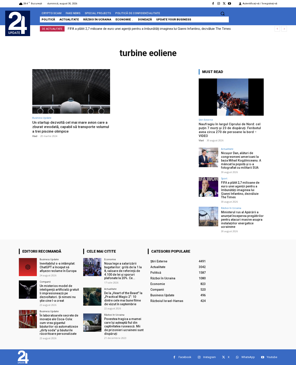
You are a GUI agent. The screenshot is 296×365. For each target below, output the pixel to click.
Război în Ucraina (231, 208)
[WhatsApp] (237, 357)
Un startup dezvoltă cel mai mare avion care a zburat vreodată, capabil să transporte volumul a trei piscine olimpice (70, 126)
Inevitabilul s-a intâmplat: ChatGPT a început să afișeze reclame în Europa (58, 267)
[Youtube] (229, 3)
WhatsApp (248, 357)
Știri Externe (206, 119)
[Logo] (17, 23)
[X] (224, 3)
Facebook (185, 357)
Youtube (272, 357)
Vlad (34, 136)
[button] (222, 13)
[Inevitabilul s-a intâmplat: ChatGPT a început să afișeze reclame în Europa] (28, 267)
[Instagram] (218, 3)
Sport (224, 178)
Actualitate (227, 149)
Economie (110, 259)
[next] (284, 29)
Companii (45, 281)
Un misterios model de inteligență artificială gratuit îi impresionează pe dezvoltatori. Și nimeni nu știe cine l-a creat (59, 293)
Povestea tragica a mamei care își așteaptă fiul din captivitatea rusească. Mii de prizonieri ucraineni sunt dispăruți (123, 326)
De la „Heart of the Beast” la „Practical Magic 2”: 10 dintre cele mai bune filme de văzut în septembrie (123, 298)
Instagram (209, 357)
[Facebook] (213, 3)
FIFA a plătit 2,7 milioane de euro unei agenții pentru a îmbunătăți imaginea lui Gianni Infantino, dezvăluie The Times (149, 29)
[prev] (277, 29)
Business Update (41, 118)
